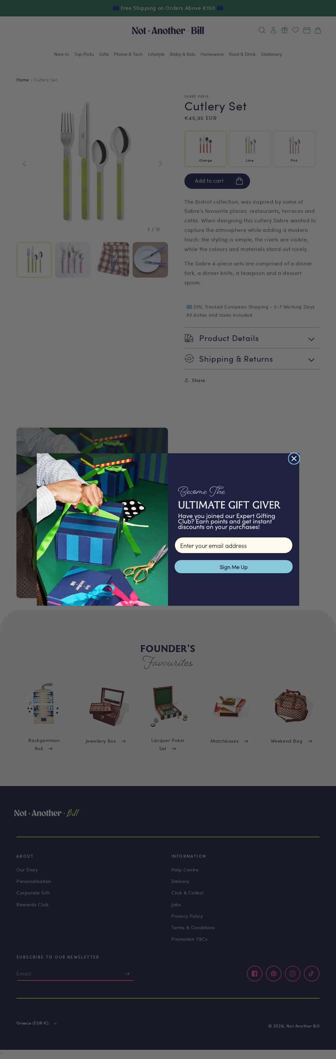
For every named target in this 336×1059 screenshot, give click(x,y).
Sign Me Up (234, 566)
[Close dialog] (294, 458)
